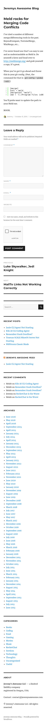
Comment (9, 145)
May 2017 (10, 517)
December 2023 (13, 447)
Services (10, 651)
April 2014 (11, 594)
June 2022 (11, 470)
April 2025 (11, 430)
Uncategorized (35, 116)
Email (7, 193)
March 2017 (11, 520)
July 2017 (10, 510)
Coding (9, 630)
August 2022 (12, 467)
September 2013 (13, 597)
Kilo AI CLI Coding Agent (18, 331)
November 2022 (13, 463)
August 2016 (12, 534)
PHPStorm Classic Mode (17, 344)
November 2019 (13, 490)
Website (8, 204)
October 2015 (12, 564)
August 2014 (12, 587)
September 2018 (13, 504)
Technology (11, 654)
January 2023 (12, 460)
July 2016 (10, 537)
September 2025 (14, 427)
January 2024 (12, 443)
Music (9, 644)
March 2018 (11, 507)
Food (8, 634)
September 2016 (14, 530)
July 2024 (10, 437)
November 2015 (13, 561)
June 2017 (10, 514)
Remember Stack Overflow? (19, 334)
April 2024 (11, 440)
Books (9, 627)
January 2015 (12, 581)
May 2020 (10, 484)
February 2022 (13, 474)
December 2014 (13, 584)
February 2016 (13, 550)
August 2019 (12, 494)
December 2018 (13, 500)
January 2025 (12, 433)
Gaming (10, 637)
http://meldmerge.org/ (15, 61)
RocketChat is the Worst (27, 394)
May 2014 (10, 591)
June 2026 (11, 417)
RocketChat (11, 647)
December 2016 (13, 524)
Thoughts (10, 657)
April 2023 (11, 457)
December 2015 (13, 557)
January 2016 (12, 554)
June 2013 (10, 607)
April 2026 (11, 423)
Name (7, 181)
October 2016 (12, 527)
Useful (9, 664)
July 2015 (10, 567)
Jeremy (10, 116)
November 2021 (13, 477)
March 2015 (11, 574)
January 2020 (12, 487)
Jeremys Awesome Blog (21, 8)
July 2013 (10, 604)
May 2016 (10, 544)
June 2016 (10, 540)
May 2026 (11, 420)
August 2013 (12, 601)
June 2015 (10, 571)
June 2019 (10, 497)
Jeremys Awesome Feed (20, 358)
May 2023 (10, 453)
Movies (9, 640)
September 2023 (14, 450)
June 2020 (11, 480)
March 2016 (11, 547)
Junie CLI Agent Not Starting (19, 327)
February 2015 (13, 577)
